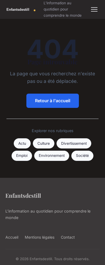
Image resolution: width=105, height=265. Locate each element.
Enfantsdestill (23, 195)
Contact (68, 237)
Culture (43, 143)
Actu (22, 143)
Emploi (21, 155)
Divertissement (74, 143)
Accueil (11, 237)
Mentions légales (39, 237)
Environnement (52, 155)
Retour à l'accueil (52, 100)
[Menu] (94, 9)
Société (82, 155)
